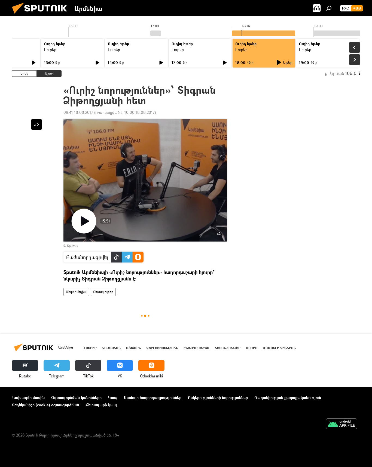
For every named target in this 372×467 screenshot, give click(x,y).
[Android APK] (341, 424)
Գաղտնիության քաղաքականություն (287, 397)
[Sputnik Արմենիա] (41, 14)
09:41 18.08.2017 (78, 112)
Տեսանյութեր (103, 291)
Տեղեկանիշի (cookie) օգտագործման (45, 404)
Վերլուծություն (162, 348)
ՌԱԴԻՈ (251, 348)
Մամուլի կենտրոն (279, 348)
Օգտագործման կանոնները (76, 397)
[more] (36, 124)
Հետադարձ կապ (101, 404)
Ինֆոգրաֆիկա (196, 348)
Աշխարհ (133, 348)
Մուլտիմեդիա (76, 291)
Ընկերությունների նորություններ (218, 397)
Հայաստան (111, 348)
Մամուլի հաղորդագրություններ (152, 397)
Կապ (112, 397)
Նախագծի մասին (28, 397)
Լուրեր (50, 49)
